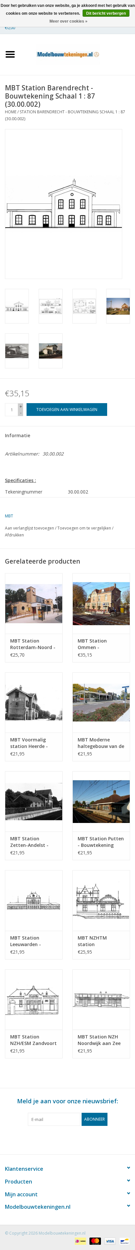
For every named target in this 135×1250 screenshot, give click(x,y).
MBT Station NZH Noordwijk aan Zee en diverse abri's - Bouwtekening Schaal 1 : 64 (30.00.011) (99, 1040)
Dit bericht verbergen (106, 13)
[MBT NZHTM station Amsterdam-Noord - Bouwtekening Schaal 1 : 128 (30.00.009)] (101, 900)
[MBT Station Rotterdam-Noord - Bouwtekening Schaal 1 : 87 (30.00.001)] (34, 603)
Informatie (17, 435)
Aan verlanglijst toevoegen (29, 528)
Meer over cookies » (68, 21)
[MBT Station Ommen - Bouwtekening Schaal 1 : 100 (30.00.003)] (101, 603)
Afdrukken (14, 535)
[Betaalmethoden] (79, 1241)
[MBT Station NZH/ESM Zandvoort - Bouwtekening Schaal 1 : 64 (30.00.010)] (34, 999)
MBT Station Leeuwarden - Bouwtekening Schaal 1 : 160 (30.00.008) (26, 941)
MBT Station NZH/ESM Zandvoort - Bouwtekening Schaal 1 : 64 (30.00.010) (33, 1040)
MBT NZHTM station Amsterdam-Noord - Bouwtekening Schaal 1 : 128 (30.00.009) (101, 941)
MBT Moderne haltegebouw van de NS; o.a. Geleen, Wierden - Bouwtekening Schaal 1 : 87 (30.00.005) (101, 743)
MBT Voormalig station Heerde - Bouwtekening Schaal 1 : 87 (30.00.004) (29, 743)
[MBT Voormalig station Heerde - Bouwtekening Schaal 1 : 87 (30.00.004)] (34, 702)
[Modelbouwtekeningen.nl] (77, 54)
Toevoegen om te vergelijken (84, 528)
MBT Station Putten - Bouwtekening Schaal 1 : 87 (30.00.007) (101, 842)
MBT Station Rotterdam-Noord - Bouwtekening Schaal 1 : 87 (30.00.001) (32, 644)
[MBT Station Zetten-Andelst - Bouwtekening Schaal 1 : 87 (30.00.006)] (34, 801)
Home (10, 112)
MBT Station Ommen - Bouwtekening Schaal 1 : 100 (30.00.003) (94, 644)
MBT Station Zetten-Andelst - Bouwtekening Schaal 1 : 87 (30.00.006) (29, 842)
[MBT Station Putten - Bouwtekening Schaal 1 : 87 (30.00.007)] (101, 801)
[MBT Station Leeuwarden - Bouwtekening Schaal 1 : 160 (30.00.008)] (34, 900)
